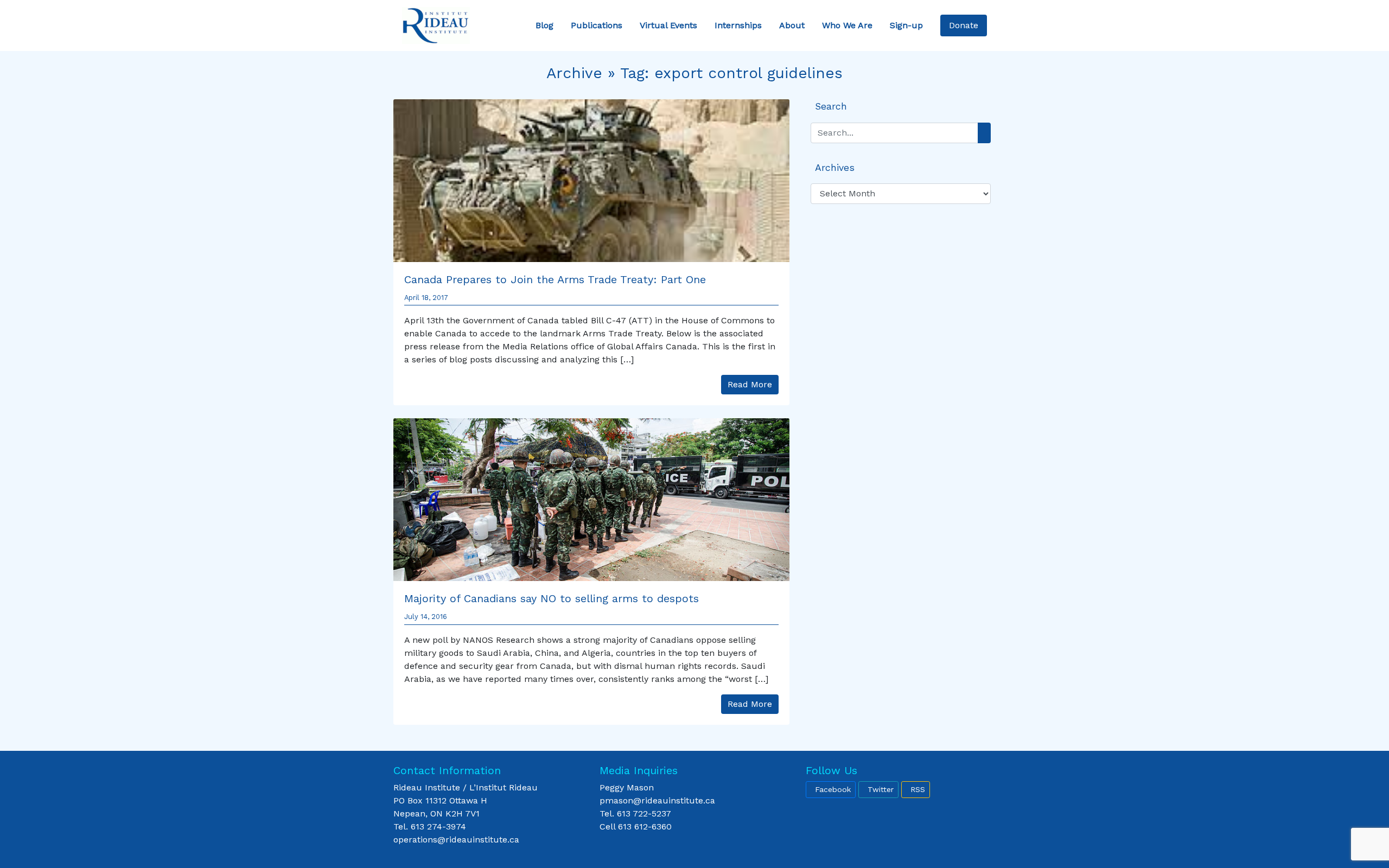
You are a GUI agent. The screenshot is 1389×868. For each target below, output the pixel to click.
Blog (544, 25)
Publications (596, 25)
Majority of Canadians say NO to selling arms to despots (551, 598)
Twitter (881, 789)
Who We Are (847, 25)
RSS (917, 789)
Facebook (833, 789)
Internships (738, 25)
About (792, 25)
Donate (963, 25)
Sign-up (906, 25)
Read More (750, 384)
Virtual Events (668, 25)
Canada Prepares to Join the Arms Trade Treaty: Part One (555, 279)
